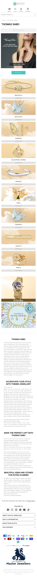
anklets (27, 389)
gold (19, 485)
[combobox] (15, 15)
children (12, 449)
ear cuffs (10, 391)
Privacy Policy (31, 501)
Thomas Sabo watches (14, 363)
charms (24, 423)
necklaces (10, 389)
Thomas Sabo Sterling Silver (15, 438)
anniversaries (11, 447)
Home (4, 20)
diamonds (19, 488)
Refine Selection (18, 30)
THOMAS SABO (12, 20)
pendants (17, 389)
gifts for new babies (24, 449)
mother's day (21, 447)
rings (22, 389)
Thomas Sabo (13, 465)
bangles (14, 423)
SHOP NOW (18, 98)
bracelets (8, 423)
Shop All (18, 73)
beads (19, 423)
